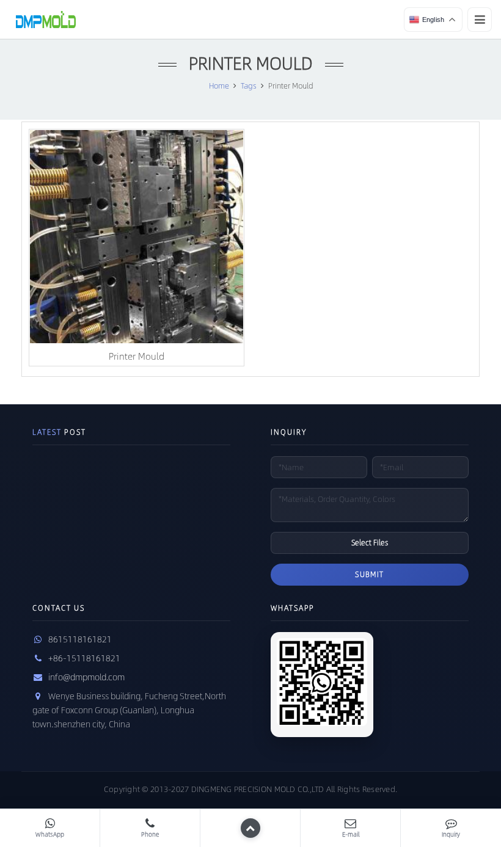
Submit (369, 574)
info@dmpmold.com (86, 676)
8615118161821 (80, 638)
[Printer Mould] (136, 236)
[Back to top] (250, 828)
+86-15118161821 (84, 657)
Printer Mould (136, 356)
